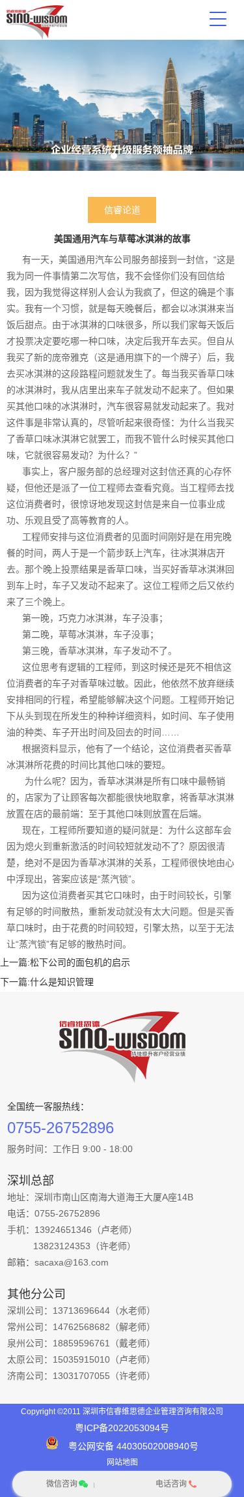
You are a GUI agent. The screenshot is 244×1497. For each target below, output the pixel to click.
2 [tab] (129, 156)
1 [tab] (114, 156)
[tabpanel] (122, 105)
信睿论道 (122, 210)
